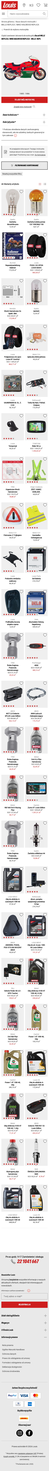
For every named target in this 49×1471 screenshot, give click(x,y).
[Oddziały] (24, 5)
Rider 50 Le (36, 446)
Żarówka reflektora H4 (36, 853)
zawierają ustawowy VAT (27, 1453)
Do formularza (40, 155)
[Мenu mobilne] (3, 14)
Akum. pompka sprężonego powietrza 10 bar (36, 901)
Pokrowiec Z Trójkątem (13, 535)
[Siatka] (40, 183)
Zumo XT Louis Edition (36, 808)
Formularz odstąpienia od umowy (16, 1363)
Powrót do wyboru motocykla (16, 29)
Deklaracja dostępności (12, 1367)
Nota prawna (7, 1345)
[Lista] (45, 184)
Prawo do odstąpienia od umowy (16, 1358)
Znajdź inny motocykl (23, 107)
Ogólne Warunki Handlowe (13, 1349)
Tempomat (13, 446)
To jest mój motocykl (24, 100)
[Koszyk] (46, 5)
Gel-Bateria (36, 579)
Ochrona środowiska (11, 1371)
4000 (36, 665)
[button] (44, 14)
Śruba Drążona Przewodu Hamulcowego (12, 667)
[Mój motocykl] (31, 5)
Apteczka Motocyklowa (36, 357)
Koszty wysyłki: (9, 1456)
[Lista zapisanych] (38, 5)
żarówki (36, 311)
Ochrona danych (9, 1354)
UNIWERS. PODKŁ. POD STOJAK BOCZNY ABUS (13, 947)
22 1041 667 (28, 1261)
